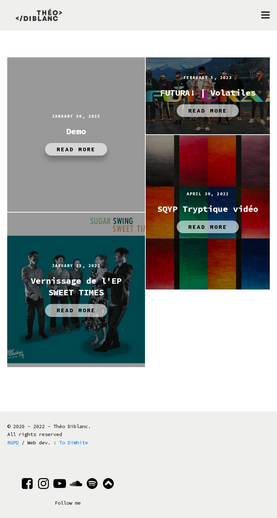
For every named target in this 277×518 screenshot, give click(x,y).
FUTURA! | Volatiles (208, 92)
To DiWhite (73, 442)
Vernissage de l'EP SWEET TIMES (76, 286)
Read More (76, 149)
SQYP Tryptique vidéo (207, 208)
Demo (76, 131)
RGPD (13, 442)
